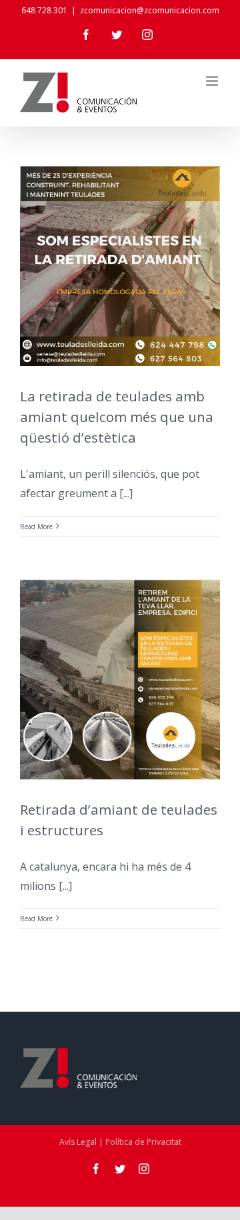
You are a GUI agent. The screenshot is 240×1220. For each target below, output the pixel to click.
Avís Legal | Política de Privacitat (120, 1141)
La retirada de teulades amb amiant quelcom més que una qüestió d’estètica (116, 417)
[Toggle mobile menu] (213, 81)
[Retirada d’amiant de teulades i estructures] (120, 679)
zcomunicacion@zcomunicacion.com (149, 10)
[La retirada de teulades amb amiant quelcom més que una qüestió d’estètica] (120, 266)
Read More (36, 526)
